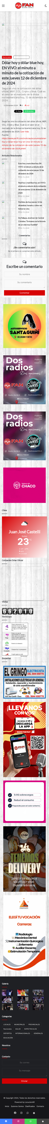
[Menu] (3, 7)
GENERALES (38, 1033)
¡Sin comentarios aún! (25, 247)
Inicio (7, 1106)
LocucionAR (29, 1102)
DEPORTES (7, 1033)
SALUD (18, 1029)
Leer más (24, 131)
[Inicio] (24, 6)
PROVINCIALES (34, 1024)
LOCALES (7, 1024)
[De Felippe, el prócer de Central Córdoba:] (9, 220)
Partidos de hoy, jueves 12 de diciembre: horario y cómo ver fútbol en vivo (30, 205)
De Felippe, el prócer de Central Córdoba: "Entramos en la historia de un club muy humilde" (31, 221)
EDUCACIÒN (8, 1038)
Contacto (6, 1056)
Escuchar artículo (21, 57)
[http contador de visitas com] (17, 614)
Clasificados (30, 1106)
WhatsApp (30, 111)
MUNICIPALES (19, 1024)
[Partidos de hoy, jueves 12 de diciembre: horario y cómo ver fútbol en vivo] (9, 204)
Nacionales (7, 57)
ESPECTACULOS (30, 1029)
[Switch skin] (45, 7)
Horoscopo (24, 656)
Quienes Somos (17, 1106)
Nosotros (6, 1045)
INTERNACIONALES (22, 1033)
